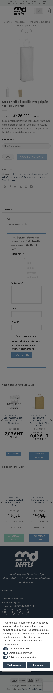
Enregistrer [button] (38, 665)
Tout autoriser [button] (14, 665)
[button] (5, 648)
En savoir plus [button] (10, 644)
